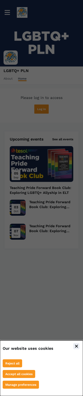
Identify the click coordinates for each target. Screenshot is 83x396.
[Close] (76, 346)
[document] (41, 368)
